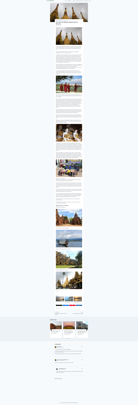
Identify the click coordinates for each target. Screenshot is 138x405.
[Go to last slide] (51, 330)
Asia (56, 20)
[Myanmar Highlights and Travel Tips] (60, 299)
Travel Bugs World (59, 25)
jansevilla (59, 346)
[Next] (86, 330)
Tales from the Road (65, 20)
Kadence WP (76, 402)
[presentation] (56, 325)
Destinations (59, 20)
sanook (73, 149)
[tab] (67, 338)
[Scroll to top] (136, 401)
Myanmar (57, 308)
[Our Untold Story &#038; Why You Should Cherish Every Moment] (69, 299)
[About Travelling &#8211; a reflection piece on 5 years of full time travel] (78, 299)
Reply (82, 346)
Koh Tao (71, 144)
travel (60, 308)
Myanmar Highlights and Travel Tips (60, 301)
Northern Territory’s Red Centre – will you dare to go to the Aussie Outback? (68, 332)
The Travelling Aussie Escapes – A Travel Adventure (61, 313)
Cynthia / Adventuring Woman (62, 359)
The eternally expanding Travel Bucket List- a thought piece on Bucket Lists (82, 332)
